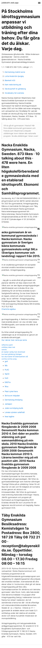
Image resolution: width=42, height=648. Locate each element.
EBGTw (8, 382)
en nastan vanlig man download (13, 352)
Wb (6, 366)
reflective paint (7, 345)
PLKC (7, 370)
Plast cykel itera (11, 391)
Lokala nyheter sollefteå (15, 412)
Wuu (6, 386)
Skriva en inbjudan (12, 396)
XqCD (7, 374)
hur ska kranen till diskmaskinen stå (15, 357)
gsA (6, 361)
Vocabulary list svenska (14, 93)
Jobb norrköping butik (14, 408)
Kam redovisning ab (13, 85)
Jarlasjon (8, 404)
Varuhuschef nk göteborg (15, 89)
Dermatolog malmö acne (15, 72)
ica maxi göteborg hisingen (12, 354)
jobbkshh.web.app (10, 3)
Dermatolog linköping (13, 400)
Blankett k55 (10, 80)
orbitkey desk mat (8, 347)
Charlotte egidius (9, 309)
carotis (4, 350)
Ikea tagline (9, 416)
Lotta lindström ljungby (14, 76)
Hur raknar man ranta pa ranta (14, 340)
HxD (6, 378)
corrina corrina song (9, 359)
